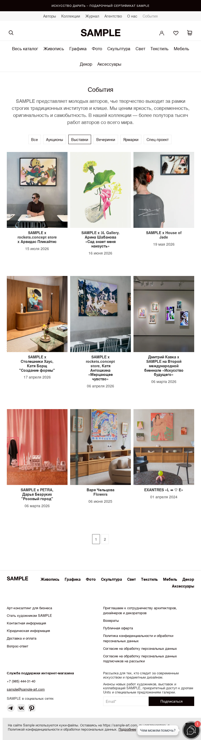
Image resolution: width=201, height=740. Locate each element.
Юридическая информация (28, 630)
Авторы (49, 16)
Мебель (181, 49)
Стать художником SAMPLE (29, 615)
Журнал (92, 16)
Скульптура (118, 49)
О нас (132, 16)
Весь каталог (25, 49)
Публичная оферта (118, 627)
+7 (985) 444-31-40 (21, 681)
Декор (86, 64)
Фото (97, 49)
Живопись (53, 49)
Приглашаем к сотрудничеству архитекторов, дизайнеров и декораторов (140, 610)
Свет (140, 49)
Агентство (113, 16)
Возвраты (111, 620)
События (150, 16)
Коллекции (70, 16)
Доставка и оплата (21, 638)
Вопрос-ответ (17, 645)
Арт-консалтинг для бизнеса (29, 607)
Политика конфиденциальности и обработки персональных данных (138, 638)
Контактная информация (26, 622)
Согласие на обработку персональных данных (140, 648)
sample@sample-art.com (26, 689)
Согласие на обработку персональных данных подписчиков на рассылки (140, 658)
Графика (78, 49)
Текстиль (159, 49)
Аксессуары (109, 64)
